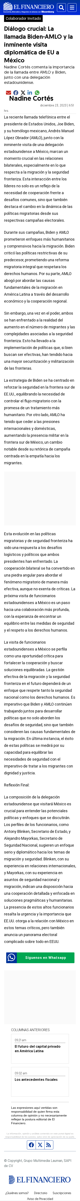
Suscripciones (62, 1193)
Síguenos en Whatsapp (45, 958)
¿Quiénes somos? (17, 1193)
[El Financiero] (28, 7)
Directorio (40, 1193)
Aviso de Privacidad (40, 1199)
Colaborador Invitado (23, 18)
